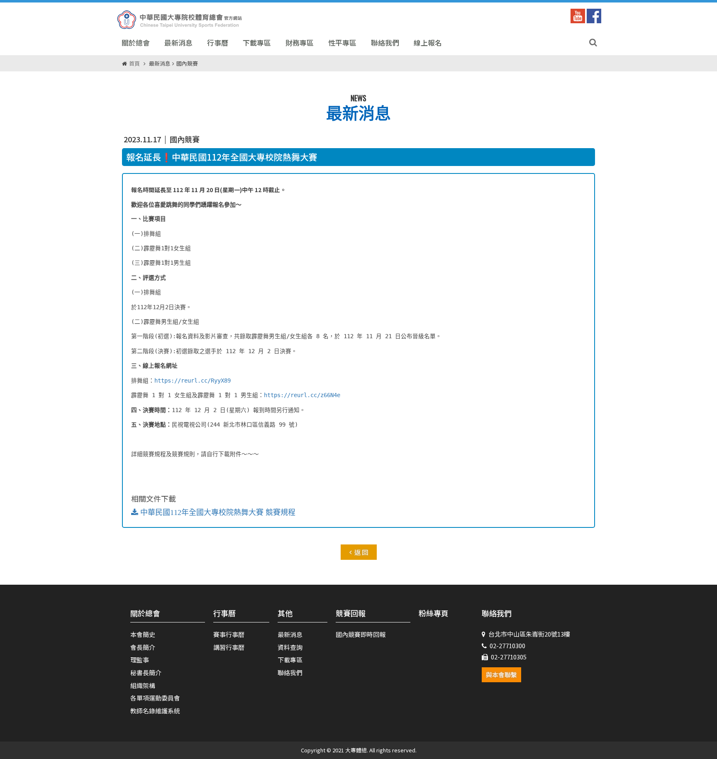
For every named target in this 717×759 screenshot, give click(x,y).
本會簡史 (142, 634)
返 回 (361, 552)
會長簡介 (142, 647)
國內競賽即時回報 (360, 634)
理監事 (139, 659)
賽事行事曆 (228, 634)
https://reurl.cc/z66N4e (302, 395)
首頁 (134, 63)
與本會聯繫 (501, 674)
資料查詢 (290, 647)
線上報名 (428, 42)
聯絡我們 (385, 42)
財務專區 (299, 42)
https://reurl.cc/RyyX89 (192, 380)
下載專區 (257, 42)
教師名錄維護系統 (155, 710)
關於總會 (136, 42)
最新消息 (178, 42)
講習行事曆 (228, 647)
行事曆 (217, 42)
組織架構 (142, 685)
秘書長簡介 (145, 672)
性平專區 (342, 42)
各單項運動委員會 (155, 697)
